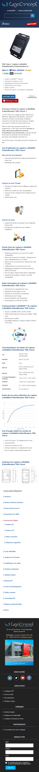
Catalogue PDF (9, 691)
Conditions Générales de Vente (13, 719)
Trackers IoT (10, 524)
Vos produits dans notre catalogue (14, 729)
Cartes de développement (13, 586)
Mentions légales (9, 712)
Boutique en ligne (9, 701)
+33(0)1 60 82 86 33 (14, 637)
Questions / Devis (8, 96)
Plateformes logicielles (13, 542)
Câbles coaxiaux (10, 592)
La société (11, 11)
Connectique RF (10, 598)
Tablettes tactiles (10, 575)
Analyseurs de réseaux (12, 557)
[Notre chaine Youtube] (22, 677)
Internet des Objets (11, 520)
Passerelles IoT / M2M (12, 514)
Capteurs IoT (10, 530)
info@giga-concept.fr (26, 637)
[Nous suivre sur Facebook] (29, 677)
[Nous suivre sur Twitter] (16, 677)
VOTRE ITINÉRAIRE (19, 663)
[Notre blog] (32, 23)
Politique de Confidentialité (12, 715)
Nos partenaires (9, 698)
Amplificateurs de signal (13, 563)
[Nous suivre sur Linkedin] (10, 678)
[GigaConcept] (19, 3)
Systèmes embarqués (12, 569)
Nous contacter (25, 11)
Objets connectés (11, 537)
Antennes (8, 496)
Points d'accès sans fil (12, 508)
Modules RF (8, 581)
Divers (7, 610)
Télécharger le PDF (11, 101)
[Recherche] (33, 16)
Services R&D (8, 694)
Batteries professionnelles (13, 604)
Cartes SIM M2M (10, 551)
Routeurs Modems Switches (14, 502)
